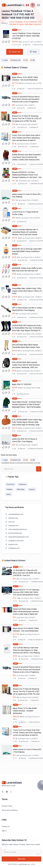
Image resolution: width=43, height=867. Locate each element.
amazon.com (22, 127)
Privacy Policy (7, 806)
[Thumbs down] (9, 42)
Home (4, 23)
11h (15, 183)
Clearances (22, 484)
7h (14, 317)
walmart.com (22, 221)
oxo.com (10, 522)
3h (14, 221)
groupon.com (12, 544)
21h (16, 581)
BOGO (9, 494)
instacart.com (12, 526)
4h (14, 108)
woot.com (21, 108)
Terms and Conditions (10, 810)
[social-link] (3, 792)
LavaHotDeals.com (24, 864)
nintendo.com (12, 518)
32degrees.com (13, 548)
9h (14, 300)
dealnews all (32, 108)
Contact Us (6, 827)
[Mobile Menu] (38, 5)
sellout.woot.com (23, 394)
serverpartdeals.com (14, 514)
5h (14, 88)
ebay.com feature (35, 722)
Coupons (32, 489)
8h (14, 278)
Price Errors (10, 484)
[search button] (38, 469)
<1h (15, 260)
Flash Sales (20, 489)
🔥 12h (25, 60)
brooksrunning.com (14, 533)
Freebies (9, 489)
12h (16, 601)
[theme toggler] (23, 5)
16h (16, 659)
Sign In (4, 831)
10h (15, 146)
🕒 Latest (4, 60)
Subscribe (21, 859)
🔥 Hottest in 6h (15, 60)
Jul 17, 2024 (17, 44)
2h (14, 127)
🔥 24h (32, 60)
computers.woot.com (15, 541)
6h (14, 431)
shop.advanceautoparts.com (17, 537)
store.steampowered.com (16, 529)
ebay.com (26, 44)
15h (16, 722)
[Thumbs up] (3, 41)
